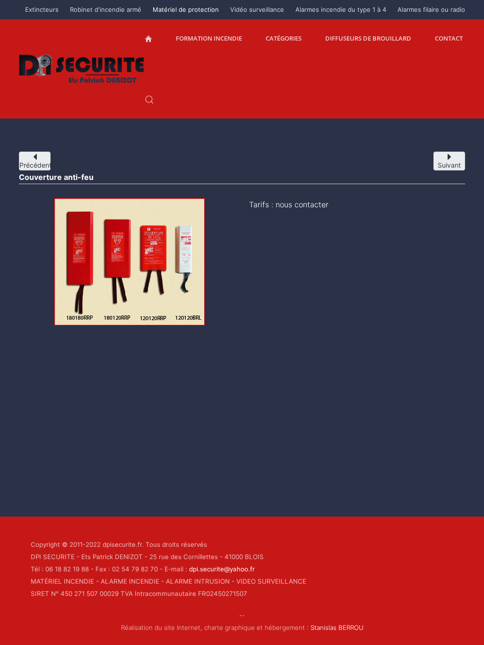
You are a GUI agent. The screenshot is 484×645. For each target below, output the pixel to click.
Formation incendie (209, 38)
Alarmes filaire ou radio (431, 9)
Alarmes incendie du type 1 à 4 (340, 9)
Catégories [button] (284, 38)
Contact (449, 38)
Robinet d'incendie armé (105, 9)
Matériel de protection (186, 9)
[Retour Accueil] (82, 69)
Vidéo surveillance (257, 9)
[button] (149, 100)
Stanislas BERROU (337, 627)
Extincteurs (42, 9)
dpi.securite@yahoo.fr (222, 569)
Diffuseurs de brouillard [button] (368, 38)
